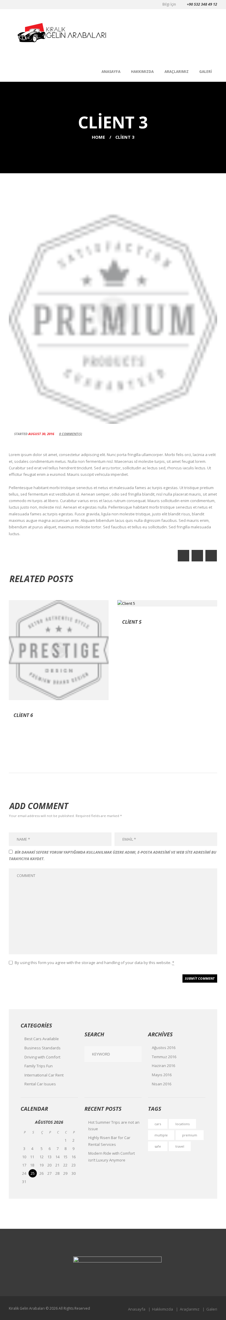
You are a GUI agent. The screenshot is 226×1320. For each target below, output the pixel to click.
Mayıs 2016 (162, 1074)
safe (157, 1146)
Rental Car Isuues (40, 1084)
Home (98, 137)
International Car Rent (44, 1075)
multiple (161, 1135)
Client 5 (132, 622)
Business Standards (42, 1048)
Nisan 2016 (161, 1084)
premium (189, 1135)
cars (157, 1124)
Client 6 (23, 715)
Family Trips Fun (38, 1066)
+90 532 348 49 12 (202, 4)
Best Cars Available (41, 1038)
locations (182, 1124)
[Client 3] (113, 313)
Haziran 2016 (163, 1065)
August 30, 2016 (41, 434)
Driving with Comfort (42, 1057)
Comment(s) (70, 434)
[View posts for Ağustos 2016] (25, 1122)
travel (179, 1146)
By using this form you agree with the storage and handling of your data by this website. (94, 962)
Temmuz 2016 (164, 1056)
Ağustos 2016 (163, 1047)
